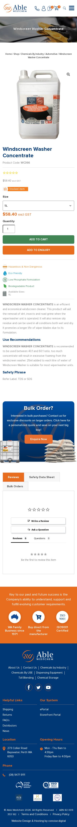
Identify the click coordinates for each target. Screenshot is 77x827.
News (6, 731)
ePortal (44, 709)
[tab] (13, 477)
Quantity (9, 221)
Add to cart (38, 239)
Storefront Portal (50, 714)
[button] (68, 74)
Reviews (13, 477)
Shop (16, 54)
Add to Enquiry (38, 250)
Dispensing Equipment (49, 672)
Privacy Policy (61, 814)
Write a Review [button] (40, 521)
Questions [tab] (39, 538)
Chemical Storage (48, 677)
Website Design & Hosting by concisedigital (38, 821)
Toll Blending (26, 677)
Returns (7, 714)
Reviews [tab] (17, 538)
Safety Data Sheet (42, 477)
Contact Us (30, 667)
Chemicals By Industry (32, 54)
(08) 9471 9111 (17, 774)
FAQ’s (6, 720)
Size (5, 197)
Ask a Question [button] (40, 529)
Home (8, 54)
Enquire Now (38, 439)
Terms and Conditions (34, 814)
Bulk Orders (15, 486)
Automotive (51, 54)
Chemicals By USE (22, 672)
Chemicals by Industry (53, 667)
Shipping (8, 709)
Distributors (10, 725)
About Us (14, 667)
